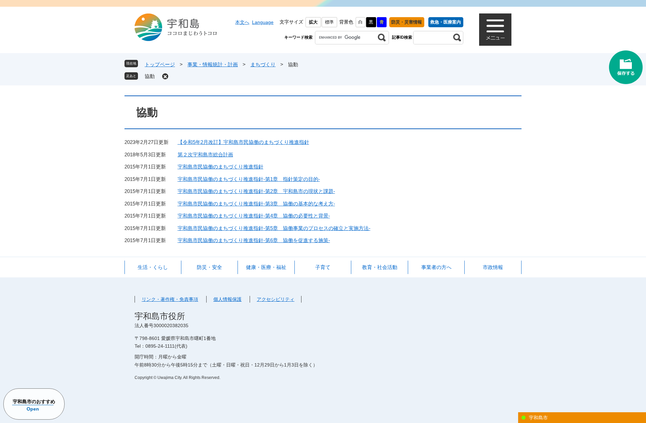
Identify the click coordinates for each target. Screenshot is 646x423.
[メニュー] (495, 29)
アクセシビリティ (275, 299)
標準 (329, 22)
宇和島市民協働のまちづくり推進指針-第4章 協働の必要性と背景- (254, 216)
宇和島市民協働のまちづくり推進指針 (220, 166)
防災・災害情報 (406, 22)
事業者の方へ (436, 267)
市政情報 (493, 267)
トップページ (160, 64)
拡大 (313, 22)
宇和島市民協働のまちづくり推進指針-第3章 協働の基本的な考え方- (256, 203)
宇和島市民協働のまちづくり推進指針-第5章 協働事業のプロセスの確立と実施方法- (274, 228)
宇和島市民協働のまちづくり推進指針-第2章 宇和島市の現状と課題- (256, 191)
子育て (322, 267)
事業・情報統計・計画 (212, 64)
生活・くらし (153, 267)
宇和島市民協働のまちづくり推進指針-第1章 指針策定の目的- (249, 179)
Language (263, 22)
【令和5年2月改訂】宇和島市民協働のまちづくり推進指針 (243, 142)
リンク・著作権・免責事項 (170, 299)
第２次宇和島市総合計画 (205, 154)
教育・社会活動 (379, 267)
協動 (150, 76)
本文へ (242, 22)
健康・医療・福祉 (266, 267)
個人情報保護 (227, 299)
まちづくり (263, 64)
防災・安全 (209, 267)
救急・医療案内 (445, 22)
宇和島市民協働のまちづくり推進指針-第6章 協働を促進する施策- (254, 240)
